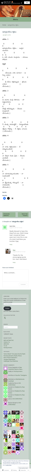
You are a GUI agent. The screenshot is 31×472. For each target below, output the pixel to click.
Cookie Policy (8, 465)
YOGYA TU (7, 342)
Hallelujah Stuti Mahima (11, 361)
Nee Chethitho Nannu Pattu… (15, 368)
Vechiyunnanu (8, 347)
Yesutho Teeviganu (21, 375)
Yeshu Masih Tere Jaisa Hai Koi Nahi (14, 354)
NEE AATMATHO (9, 340)
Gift (27, 2)
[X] (5, 318)
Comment (23, 284)
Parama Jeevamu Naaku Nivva (13, 356)
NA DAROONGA (14, 384)
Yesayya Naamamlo (9, 359)
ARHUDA (6, 344)
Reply (11, 244)
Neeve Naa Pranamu (25, 214)
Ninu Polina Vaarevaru (10, 357)
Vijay (14, 250)
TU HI (5, 346)
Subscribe (6, 296)
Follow (7, 308)
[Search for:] (11, 327)
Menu (15, 19)
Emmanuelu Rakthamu (6, 214)
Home (4, 25)
